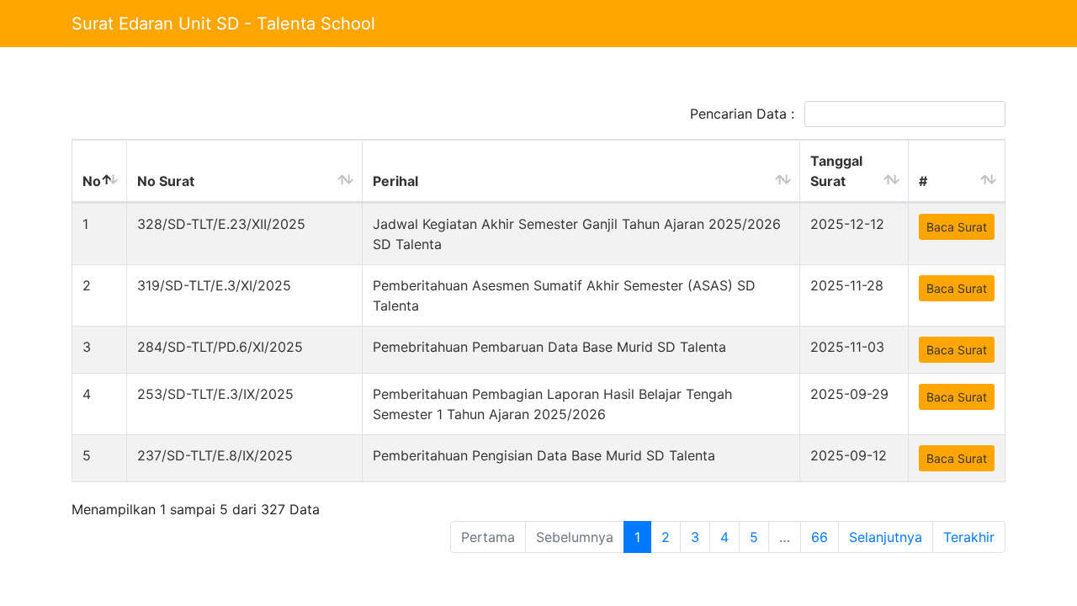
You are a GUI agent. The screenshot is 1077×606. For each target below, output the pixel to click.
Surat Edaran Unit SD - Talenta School (223, 23)
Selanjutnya (885, 537)
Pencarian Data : (744, 113)
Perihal (395, 181)
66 (819, 537)
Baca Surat (956, 227)
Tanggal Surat (836, 170)
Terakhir (969, 537)
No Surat (165, 181)
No (91, 181)
